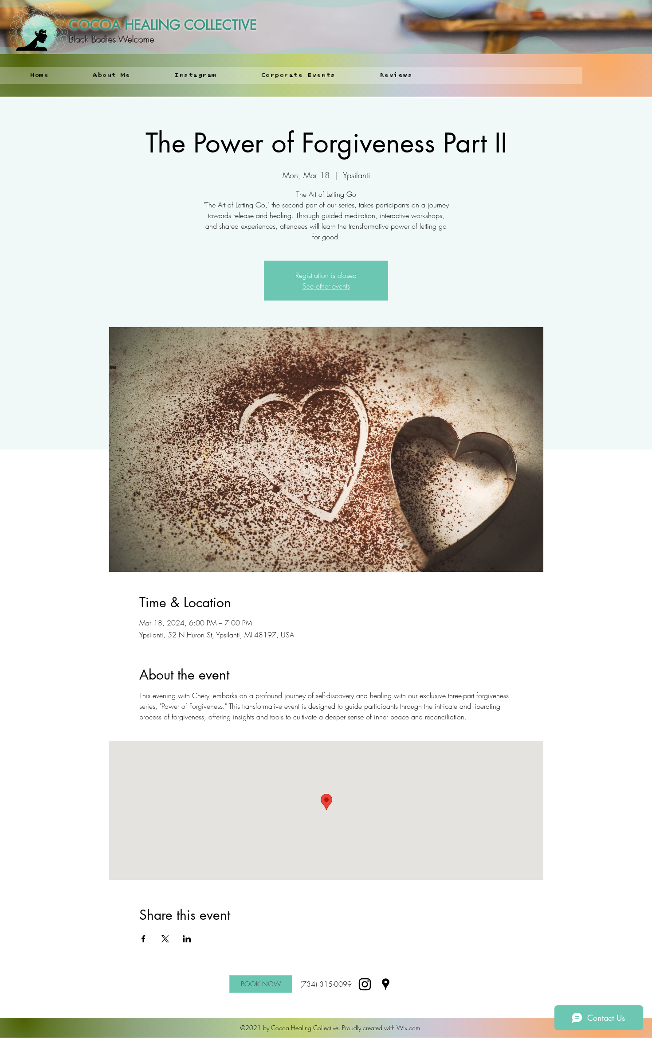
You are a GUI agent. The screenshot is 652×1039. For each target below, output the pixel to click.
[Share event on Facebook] (143, 938)
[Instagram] (365, 984)
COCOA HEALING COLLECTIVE (163, 25)
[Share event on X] (165, 938)
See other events (326, 286)
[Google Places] (385, 984)
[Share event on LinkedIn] (187, 938)
